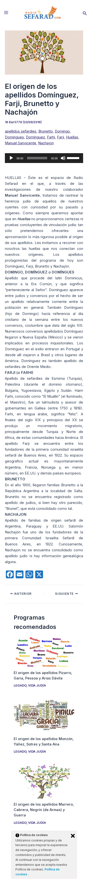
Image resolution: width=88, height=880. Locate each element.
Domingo (62, 131)
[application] (44, 158)
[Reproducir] (11, 158)
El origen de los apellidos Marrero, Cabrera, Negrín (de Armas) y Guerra (44, 809)
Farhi (51, 137)
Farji (60, 137)
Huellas (72, 137)
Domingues (14, 137)
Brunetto (45, 131)
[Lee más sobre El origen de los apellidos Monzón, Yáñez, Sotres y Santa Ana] (44, 715)
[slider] (74, 157)
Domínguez (35, 137)
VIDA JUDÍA (37, 685)
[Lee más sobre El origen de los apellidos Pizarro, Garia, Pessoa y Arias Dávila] (44, 651)
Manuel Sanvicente (20, 143)
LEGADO (20, 685)
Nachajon (46, 143)
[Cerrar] (73, 836)
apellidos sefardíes (20, 131)
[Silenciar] (63, 158)
